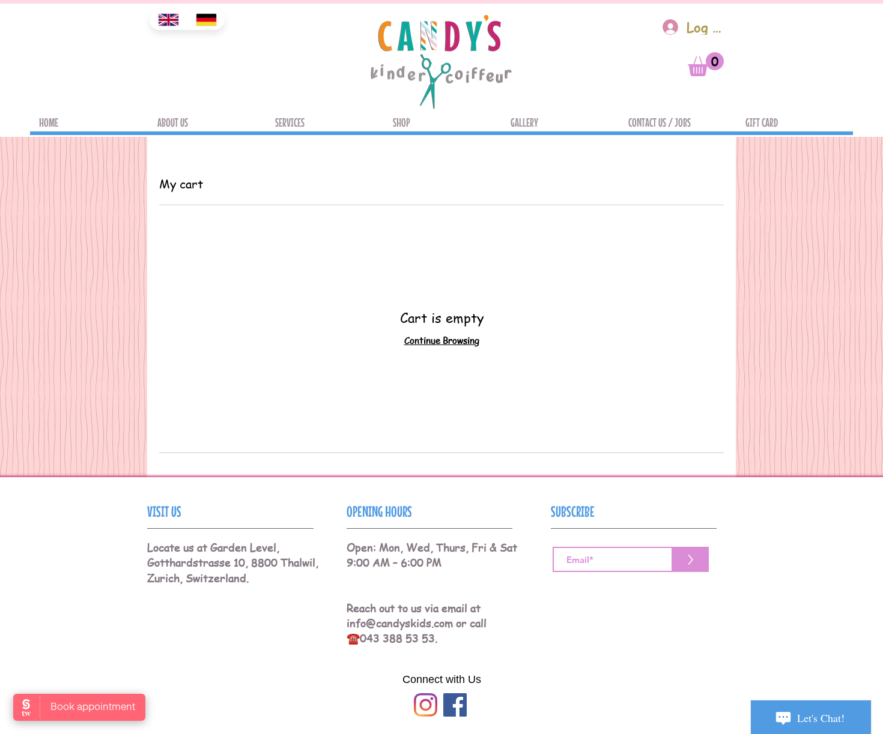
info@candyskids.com (400, 622)
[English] (168, 19)
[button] (706, 64)
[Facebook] (455, 705)
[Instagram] (425, 705)
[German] (206, 19)
